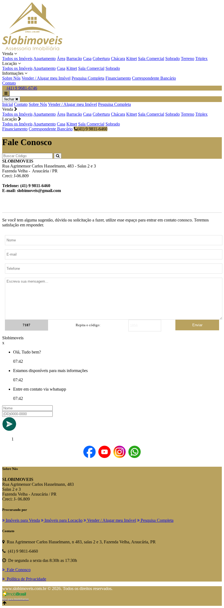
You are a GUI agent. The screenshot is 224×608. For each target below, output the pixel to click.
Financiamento (118, 78)
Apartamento (44, 58)
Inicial (7, 104)
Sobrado (172, 58)
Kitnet (131, 58)
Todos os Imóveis (17, 58)
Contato (9, 83)
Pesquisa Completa (88, 78)
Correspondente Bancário (154, 78)
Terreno (187, 58)
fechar (9, 99)
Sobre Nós (11, 78)
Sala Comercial (151, 58)
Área (61, 58)
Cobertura (101, 58)
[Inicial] (32, 48)
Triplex (201, 58)
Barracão (74, 58)
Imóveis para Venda (22, 520)
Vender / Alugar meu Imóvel (46, 78)
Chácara (118, 58)
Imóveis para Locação (62, 520)
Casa (87, 58)
